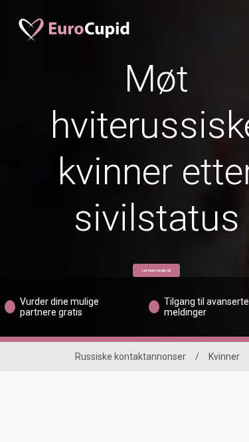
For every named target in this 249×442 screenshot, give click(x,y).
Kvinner (224, 356)
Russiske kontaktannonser (130, 356)
